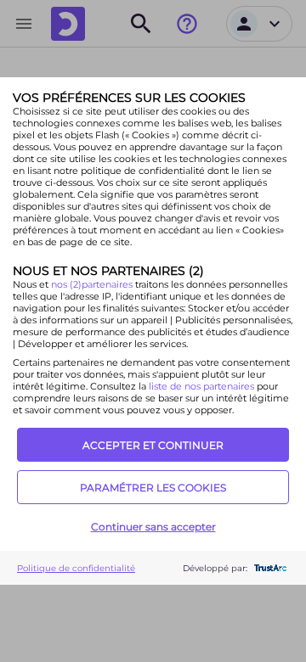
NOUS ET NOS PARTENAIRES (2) (108, 270)
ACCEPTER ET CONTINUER (153, 445)
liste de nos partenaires (201, 386)
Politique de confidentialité (76, 568)
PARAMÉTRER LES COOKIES (153, 487)
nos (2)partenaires (93, 284)
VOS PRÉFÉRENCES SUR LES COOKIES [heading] (129, 97)
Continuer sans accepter (153, 526)
